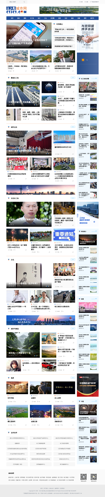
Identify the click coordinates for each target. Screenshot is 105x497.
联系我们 (62, 488)
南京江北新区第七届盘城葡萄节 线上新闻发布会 (84, 355)
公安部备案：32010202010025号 (55, 493)
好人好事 (58, 398)
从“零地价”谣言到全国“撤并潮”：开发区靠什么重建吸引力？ (66, 338)
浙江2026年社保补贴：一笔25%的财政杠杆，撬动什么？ (84, 135)
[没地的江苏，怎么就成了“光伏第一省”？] (93, 97)
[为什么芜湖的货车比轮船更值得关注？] (93, 185)
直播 (79, 18)
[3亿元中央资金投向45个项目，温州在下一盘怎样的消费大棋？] (93, 165)
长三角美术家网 (61, 480)
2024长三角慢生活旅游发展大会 (84, 277)
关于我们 (46, 488)
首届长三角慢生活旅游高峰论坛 (84, 287)
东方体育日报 (29, 477)
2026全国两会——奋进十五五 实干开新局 (87, 412)
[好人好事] (64, 387)
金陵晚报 (54, 477)
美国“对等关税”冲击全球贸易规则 (84, 428)
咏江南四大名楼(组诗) (62, 306)
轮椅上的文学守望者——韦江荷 (17, 307)
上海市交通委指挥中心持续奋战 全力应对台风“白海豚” (40, 175)
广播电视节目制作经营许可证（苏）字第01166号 (35, 493)
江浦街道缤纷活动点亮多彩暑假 (17, 175)
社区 (66, 18)
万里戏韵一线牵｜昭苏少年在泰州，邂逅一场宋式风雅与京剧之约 (64, 220)
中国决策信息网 (43, 480)
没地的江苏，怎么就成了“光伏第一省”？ (84, 95)
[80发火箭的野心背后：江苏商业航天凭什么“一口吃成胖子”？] (93, 195)
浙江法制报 (12, 480)
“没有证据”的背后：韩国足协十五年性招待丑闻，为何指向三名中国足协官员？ (64, 39)
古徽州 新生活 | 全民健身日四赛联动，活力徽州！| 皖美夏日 (41, 247)
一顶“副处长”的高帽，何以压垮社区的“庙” (66, 364)
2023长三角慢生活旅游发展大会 (84, 345)
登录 (81, 2)
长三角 (32, 18)
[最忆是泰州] (17, 411)
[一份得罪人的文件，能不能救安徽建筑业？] (93, 175)
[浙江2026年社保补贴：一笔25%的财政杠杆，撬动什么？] (93, 136)
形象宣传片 (58, 421)
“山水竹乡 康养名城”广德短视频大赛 (84, 258)
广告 (73, 193)
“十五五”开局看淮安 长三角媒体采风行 (87, 242)
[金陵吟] (41, 387)
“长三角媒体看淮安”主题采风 (84, 267)
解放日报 (11, 477)
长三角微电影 (52, 480)
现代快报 (48, 477)
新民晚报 (22, 477)
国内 (18, 18)
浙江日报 (60, 477)
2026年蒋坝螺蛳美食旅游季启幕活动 (87, 310)
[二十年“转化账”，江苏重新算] (93, 156)
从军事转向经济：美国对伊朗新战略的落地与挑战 (64, 67)
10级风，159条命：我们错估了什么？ (17, 67)
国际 (25, 18)
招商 (59, 18)
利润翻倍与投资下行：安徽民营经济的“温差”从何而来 (84, 125)
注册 (87, 2)
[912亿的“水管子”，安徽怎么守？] (93, 117)
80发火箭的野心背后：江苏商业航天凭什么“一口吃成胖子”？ (84, 194)
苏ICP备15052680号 (71, 491)
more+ (73, 77)
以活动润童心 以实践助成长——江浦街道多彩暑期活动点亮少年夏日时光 (64, 176)
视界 (85, 18)
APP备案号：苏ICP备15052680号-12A (72, 493)
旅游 (72, 18)
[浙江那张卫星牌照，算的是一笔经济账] (93, 107)
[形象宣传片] (64, 411)
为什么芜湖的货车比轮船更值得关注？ (84, 183)
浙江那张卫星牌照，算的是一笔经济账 (84, 105)
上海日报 (16, 477)
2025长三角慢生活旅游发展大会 (84, 248)
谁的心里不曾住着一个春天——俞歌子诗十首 (66, 350)
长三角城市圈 (70, 480)
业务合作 (51, 488)
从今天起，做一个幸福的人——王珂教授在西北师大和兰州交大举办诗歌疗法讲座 (40, 307)
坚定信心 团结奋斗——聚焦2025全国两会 (84, 438)
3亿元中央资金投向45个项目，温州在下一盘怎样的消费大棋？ (84, 164)
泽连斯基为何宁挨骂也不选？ (64, 46)
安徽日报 (18, 480)
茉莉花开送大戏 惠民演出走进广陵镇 (64, 281)
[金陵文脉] (41, 411)
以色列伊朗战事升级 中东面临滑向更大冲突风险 (84, 419)
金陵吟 (33, 398)
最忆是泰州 (11, 421)
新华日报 (36, 477)
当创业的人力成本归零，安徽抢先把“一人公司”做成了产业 (84, 145)
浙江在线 (35, 480)
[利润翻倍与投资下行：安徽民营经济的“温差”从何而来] (93, 126)
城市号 (92, 18)
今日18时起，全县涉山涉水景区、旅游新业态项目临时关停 (64, 247)
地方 (39, 18)
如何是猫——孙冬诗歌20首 (31, 364)
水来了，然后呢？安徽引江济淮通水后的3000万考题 (66, 100)
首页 (12, 18)
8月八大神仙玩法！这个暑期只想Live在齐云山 (17, 246)
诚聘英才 (57, 488)
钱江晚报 (66, 477)
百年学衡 (11, 398)
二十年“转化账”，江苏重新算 (84, 154)
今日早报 (71, 477)
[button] (46, 46)
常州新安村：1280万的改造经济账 (87, 89)
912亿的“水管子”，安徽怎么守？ (84, 115)
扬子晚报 (42, 477)
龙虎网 (30, 480)
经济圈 (52, 18)
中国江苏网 (24, 480)
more (96, 78)
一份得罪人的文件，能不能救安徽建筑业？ (84, 173)
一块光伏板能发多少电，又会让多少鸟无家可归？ (40, 67)
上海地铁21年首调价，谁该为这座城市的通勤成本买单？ (66, 114)
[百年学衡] (17, 387)
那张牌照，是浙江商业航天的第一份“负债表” (66, 86)
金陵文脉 (34, 421)
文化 (45, 18)
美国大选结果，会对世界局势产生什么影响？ (84, 457)
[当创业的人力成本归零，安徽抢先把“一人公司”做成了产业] (93, 146)
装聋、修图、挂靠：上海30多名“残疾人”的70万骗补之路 (31, 114)
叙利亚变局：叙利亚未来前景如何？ (84, 447)
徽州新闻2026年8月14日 (63, 147)
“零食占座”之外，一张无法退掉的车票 (64, 30)
